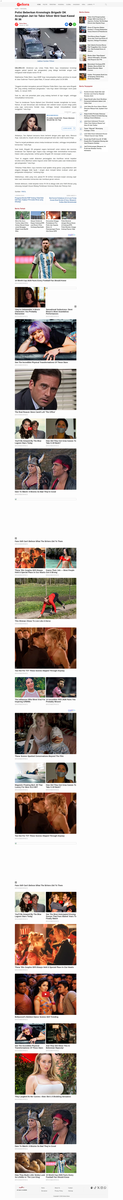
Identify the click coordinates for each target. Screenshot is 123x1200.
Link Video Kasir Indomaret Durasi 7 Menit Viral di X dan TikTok (95, 135)
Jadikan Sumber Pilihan (45, 61)
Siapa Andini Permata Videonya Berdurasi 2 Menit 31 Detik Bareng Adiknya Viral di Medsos (95, 116)
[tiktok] (95, 1188)
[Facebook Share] (66, 24)
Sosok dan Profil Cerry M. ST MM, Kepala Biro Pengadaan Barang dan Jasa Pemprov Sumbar (96, 141)
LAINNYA (90, 4)
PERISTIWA (53, 4)
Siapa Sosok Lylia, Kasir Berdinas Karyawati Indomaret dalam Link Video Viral (95, 101)
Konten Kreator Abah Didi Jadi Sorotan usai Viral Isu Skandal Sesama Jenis (94, 94)
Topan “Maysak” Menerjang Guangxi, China (93, 129)
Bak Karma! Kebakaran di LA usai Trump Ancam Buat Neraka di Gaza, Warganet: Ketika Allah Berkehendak (62, 200)
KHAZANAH (76, 4)
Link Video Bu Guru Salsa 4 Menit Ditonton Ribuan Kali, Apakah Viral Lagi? (95, 108)
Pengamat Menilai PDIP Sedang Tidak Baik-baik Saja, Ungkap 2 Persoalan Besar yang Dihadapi (29, 199)
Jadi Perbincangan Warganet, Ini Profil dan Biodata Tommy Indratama (95, 148)
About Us (57, 1188)
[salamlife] (92, 1188)
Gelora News (66, 1196)
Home (43, 1188)
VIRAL (83, 4)
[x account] (98, 1188)
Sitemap (70, 1191)
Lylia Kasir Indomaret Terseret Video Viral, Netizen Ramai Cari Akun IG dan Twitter (94, 123)
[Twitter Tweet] (70, 24)
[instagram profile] (102, 1188)
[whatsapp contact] (105, 1188)
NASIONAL (61, 4)
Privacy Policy (59, 1191)
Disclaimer (44, 1191)
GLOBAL (68, 4)
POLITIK (45, 4)
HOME (39, 4)
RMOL (23, 192)
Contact (70, 1188)
